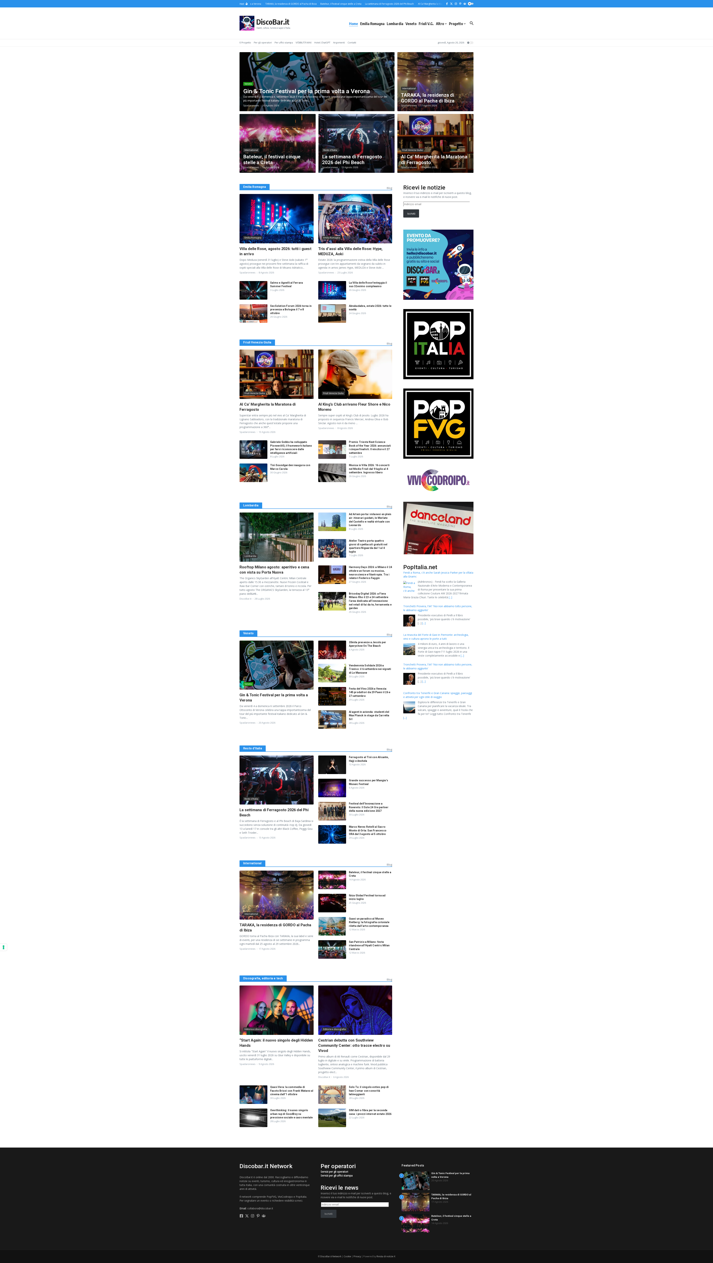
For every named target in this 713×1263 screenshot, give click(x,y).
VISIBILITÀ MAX (304, 42)
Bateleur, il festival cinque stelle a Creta (272, 159)
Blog (389, 188)
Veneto (411, 23)
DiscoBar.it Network (330, 1256)
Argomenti (339, 42)
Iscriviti (411, 213)
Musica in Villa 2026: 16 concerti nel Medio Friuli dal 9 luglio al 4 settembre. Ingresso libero (369, 469)
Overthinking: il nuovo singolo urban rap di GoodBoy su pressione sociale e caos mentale (291, 1114)
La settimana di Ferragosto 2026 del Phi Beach (352, 159)
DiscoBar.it (272, 21)
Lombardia (395, 23)
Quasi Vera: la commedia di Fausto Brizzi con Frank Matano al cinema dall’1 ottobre (291, 1091)
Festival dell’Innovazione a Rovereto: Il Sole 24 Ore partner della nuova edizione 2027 (368, 807)
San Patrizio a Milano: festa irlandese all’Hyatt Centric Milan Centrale (369, 945)
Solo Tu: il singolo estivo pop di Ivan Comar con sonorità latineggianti (369, 1091)
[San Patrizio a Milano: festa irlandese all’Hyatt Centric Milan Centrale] (332, 949)
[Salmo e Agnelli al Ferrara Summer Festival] (253, 290)
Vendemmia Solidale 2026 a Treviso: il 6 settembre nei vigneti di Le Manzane (370, 669)
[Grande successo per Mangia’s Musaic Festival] (332, 788)
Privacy (357, 1256)
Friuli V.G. (426, 23)
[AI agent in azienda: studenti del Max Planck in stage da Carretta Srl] (332, 719)
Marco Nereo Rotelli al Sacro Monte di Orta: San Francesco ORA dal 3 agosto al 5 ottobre (368, 830)
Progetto (456, 23)
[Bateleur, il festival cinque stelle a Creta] (332, 880)
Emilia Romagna (372, 23)
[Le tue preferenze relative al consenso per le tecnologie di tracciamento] (3, 947)
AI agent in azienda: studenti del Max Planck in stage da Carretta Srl (369, 715)
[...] (462, 593)
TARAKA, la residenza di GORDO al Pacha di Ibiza (428, 98)
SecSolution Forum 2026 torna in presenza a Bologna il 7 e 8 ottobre (291, 309)
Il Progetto (245, 42)
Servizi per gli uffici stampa (337, 1175)
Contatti (352, 42)
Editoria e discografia (256, 1029)
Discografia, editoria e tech (263, 978)
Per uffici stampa (284, 42)
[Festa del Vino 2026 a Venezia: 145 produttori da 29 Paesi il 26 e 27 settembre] (332, 696)
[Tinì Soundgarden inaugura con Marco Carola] (253, 473)
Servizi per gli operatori (334, 1171)
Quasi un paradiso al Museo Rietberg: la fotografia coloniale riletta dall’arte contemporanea (369, 922)
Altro (440, 23)
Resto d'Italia (330, 150)
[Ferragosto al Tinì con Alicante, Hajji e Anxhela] (332, 764)
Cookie (347, 1256)
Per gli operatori (263, 42)
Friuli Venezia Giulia (412, 150)
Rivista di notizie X (386, 1256)
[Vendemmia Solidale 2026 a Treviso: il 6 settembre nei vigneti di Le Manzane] (332, 673)
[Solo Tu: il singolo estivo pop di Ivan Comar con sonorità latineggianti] (332, 1094)
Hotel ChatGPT (322, 42)
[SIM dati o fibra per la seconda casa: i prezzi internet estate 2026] (332, 1118)
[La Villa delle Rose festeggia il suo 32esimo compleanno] (332, 290)
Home (353, 23)
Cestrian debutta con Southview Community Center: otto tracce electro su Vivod (354, 1045)
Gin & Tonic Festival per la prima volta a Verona (307, 91)
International (409, 88)
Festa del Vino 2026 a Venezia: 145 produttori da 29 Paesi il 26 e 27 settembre (369, 692)
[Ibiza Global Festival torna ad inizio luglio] (332, 903)
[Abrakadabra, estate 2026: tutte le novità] (332, 313)
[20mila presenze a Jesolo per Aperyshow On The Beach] (332, 650)
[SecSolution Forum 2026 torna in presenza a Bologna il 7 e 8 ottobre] (253, 313)
